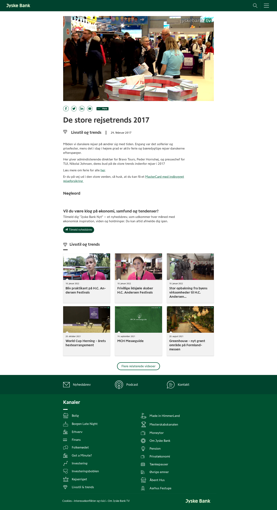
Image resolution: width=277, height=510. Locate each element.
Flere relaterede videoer (138, 366)
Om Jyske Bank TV (119, 501)
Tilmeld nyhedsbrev (80, 229)
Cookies (67, 501)
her (103, 170)
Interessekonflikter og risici (90, 501)
